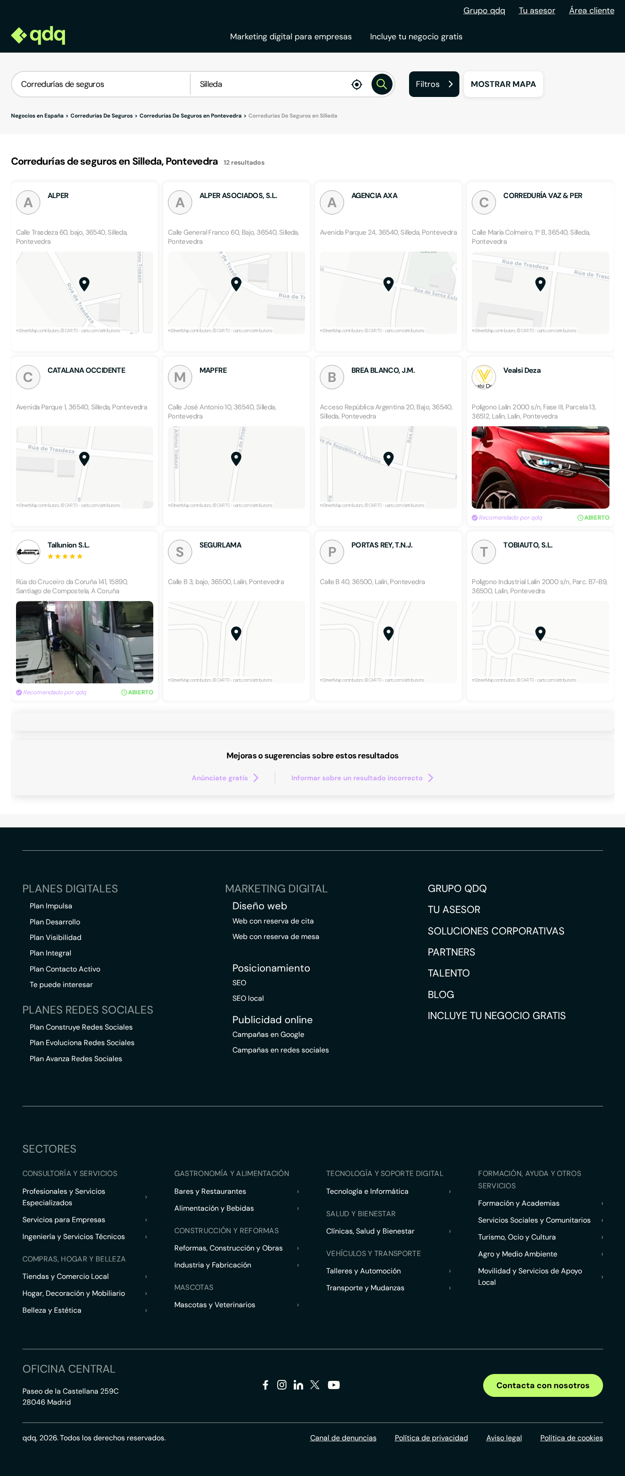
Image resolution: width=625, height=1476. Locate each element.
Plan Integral (50, 953)
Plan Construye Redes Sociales (81, 1027)
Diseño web (259, 906)
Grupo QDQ (457, 888)
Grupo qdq (484, 10)
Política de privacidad (431, 1438)
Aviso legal (504, 1438)
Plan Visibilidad (55, 937)
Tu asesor (537, 10)
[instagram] (282, 1386)
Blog (441, 994)
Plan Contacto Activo (65, 969)
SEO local (248, 998)
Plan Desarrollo (55, 922)
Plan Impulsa (51, 906)
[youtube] (333, 1388)
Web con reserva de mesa (275, 936)
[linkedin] (298, 1386)
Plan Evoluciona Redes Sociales (82, 1042)
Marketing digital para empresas (291, 36)
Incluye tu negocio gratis (416, 36)
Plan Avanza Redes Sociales (76, 1058)
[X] (315, 1386)
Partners (451, 952)
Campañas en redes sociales (280, 1050)
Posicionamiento (271, 968)
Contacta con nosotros (543, 1385)
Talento (449, 973)
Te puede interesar (61, 984)
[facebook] (265, 1386)
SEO (239, 983)
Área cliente (591, 10)
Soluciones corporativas (496, 931)
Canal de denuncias (343, 1438)
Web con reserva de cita (273, 921)
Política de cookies (571, 1438)
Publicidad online (272, 1020)
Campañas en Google (268, 1034)
